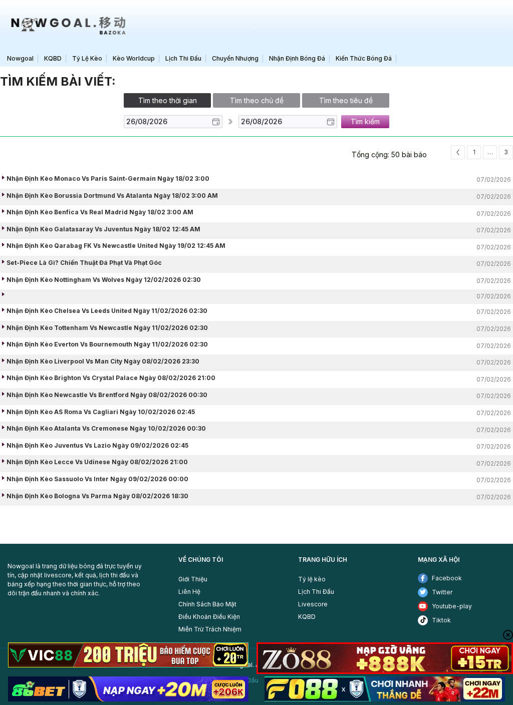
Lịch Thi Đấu (316, 591)
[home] (66, 25)
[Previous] (458, 152)
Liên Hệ (189, 591)
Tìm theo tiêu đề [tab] (346, 100)
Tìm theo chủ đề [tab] (257, 100)
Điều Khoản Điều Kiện (209, 616)
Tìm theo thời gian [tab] (167, 100)
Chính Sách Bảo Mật (207, 604)
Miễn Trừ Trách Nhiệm (209, 629)
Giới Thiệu (192, 579)
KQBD (307, 616)
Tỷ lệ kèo (312, 579)
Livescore (313, 604)
